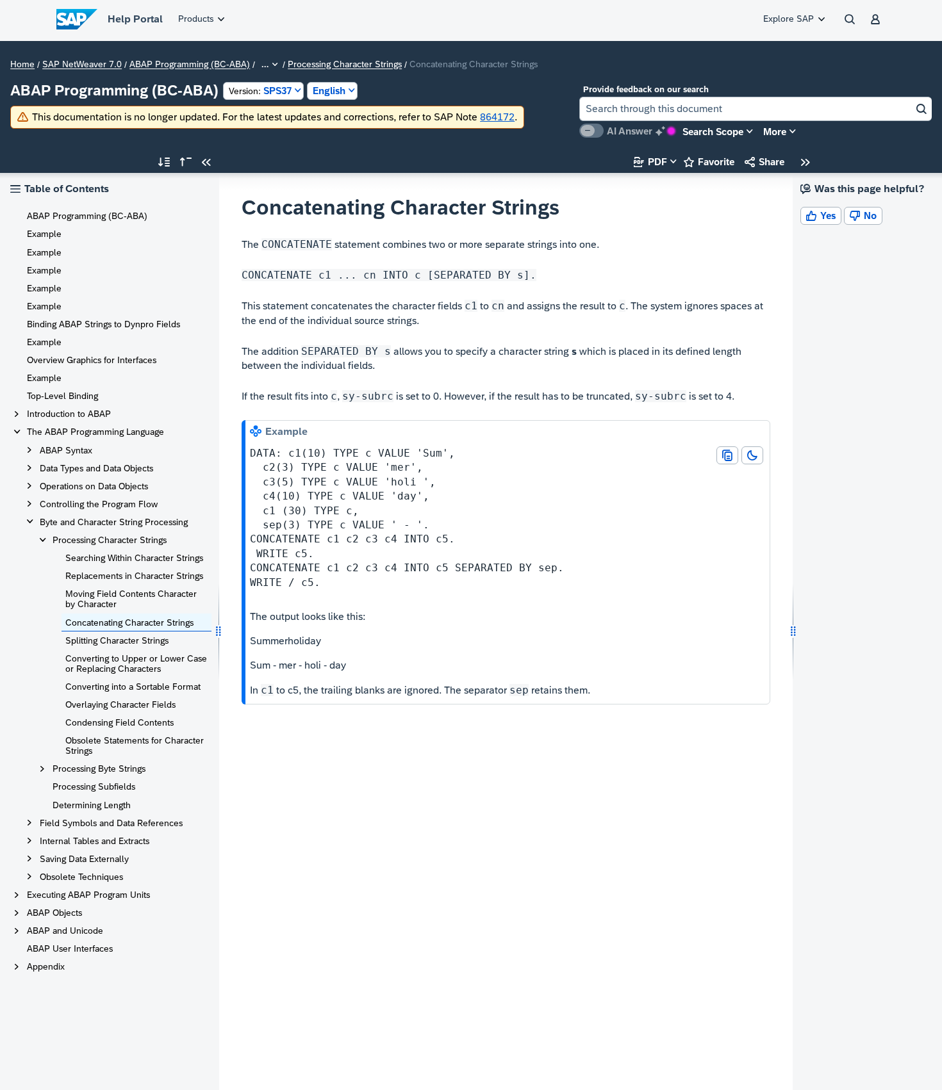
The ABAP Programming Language (95, 432)
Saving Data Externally (84, 859)
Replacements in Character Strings (134, 576)
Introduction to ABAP (69, 414)
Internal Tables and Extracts (94, 841)
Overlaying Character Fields (120, 704)
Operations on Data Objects (94, 486)
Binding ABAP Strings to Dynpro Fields (103, 324)
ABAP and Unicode (65, 930)
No (863, 215)
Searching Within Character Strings (134, 558)
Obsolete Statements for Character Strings (134, 745)
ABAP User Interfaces (70, 948)
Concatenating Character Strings (129, 622)
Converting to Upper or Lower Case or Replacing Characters (136, 663)
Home (22, 65)
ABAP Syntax (66, 450)
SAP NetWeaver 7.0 (82, 65)
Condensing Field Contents (119, 722)
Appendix (46, 966)
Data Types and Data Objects (96, 468)
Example (44, 234)
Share (764, 161)
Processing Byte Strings (99, 768)
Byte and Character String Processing (114, 522)
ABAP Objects (54, 912)
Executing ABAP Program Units (88, 895)
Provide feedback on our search (646, 89)
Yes (821, 215)
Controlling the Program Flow (99, 504)
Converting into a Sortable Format (133, 686)
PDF (650, 161)
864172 (497, 116)
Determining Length (92, 805)
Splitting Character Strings (117, 640)
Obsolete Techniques (81, 877)
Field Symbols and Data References (111, 823)
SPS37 (260, 90)
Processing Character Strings (345, 65)
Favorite (709, 161)
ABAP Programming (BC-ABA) (189, 65)
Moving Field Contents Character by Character (131, 599)
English (329, 90)
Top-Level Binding (62, 396)
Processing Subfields (94, 786)
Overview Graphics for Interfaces (91, 360)
